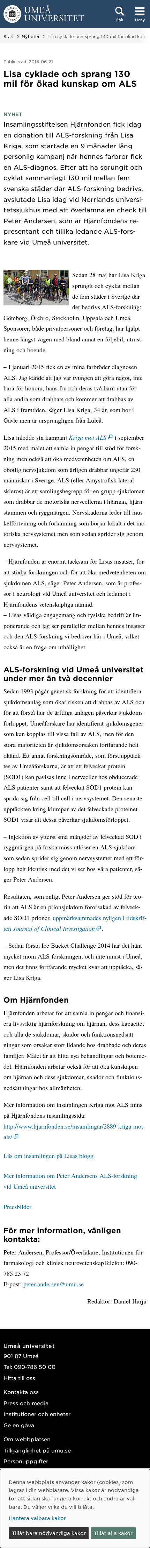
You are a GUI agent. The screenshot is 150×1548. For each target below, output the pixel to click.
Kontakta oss (21, 1391)
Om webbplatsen (27, 1439)
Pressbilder (17, 1206)
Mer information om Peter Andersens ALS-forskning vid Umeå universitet (70, 1180)
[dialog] (75, 1508)
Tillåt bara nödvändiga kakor (49, 1533)
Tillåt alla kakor (113, 1533)
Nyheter (31, 36)
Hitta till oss (19, 1377)
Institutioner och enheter (36, 1414)
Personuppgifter (25, 1461)
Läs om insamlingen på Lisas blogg (48, 1155)
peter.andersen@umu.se (53, 1284)
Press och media (25, 1403)
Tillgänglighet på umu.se (37, 1450)
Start (8, 36)
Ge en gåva (18, 1425)
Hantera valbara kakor (37, 1518)
